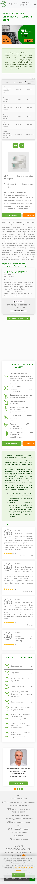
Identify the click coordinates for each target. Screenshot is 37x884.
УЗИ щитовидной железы (18, 822)
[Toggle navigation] (35, 3)
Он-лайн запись (18, 311)
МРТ (18, 795)
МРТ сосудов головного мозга (19, 818)
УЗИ (18, 825)
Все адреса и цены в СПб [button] (18, 318)
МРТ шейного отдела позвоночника (18, 802)
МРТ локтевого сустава (6, 125)
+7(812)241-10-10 (25, 5)
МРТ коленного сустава (6, 99)
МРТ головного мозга (19, 805)
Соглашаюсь (18, 875)
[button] (15, 789)
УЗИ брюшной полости (18, 829)
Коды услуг (32, 78)
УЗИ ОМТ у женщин (18, 832)
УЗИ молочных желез (18, 839)
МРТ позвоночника (18, 799)
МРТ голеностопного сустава (8, 108)
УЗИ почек (18, 836)
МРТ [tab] (15, 145)
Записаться (25, 3)
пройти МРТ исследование (21, 257)
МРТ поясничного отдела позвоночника (18, 810)
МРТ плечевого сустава (6, 116)
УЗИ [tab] (21, 145)
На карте (18, 302)
